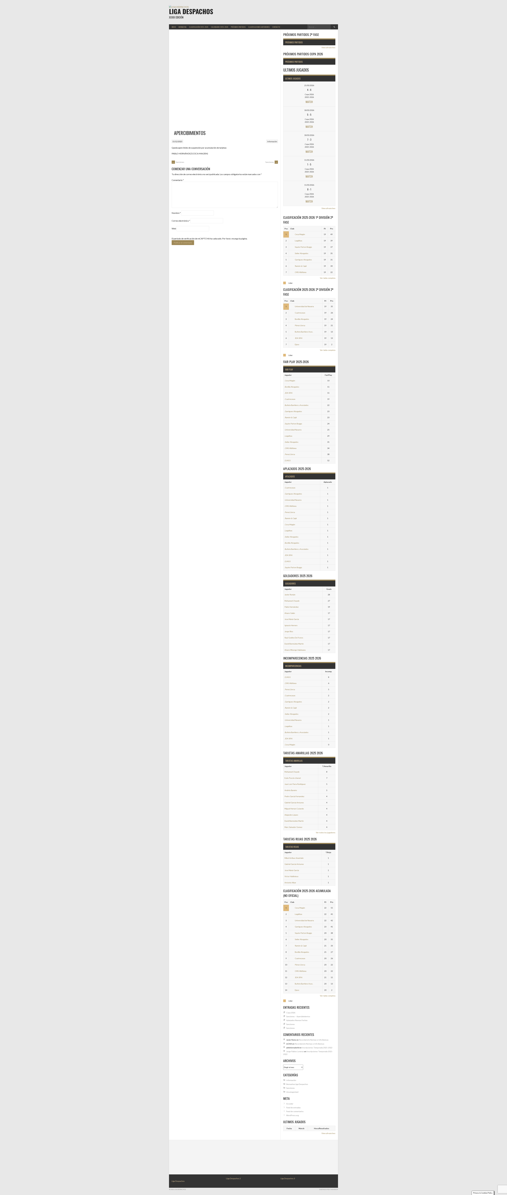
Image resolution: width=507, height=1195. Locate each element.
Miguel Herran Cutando (294, 808)
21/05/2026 (309, 85)
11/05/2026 (309, 160)
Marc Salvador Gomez (293, 827)
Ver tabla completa (327, 278)
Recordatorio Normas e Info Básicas (313, 1040)
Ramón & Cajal (301, 266)
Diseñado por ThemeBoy (328, 1189)
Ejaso (297, 344)
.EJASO (288, 460)
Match (309, 102)
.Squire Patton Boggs (293, 423)
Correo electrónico (181, 220)
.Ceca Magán (290, 380)
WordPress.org (292, 1115)
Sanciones (178, 162)
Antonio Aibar (290, 882)
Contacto (276, 26)
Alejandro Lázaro (291, 815)
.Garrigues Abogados (293, 411)
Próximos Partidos (238, 26)
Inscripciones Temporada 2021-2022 (317, 1047)
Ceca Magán (300, 234)
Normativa (182, 26)
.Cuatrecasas (290, 399)
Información (272, 141)
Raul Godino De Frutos (294, 638)
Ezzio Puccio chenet (293, 778)
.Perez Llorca (290, 454)
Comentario (178, 180)
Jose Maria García (292, 619)
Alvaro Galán (290, 613)
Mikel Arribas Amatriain (294, 858)
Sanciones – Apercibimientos (298, 1016)
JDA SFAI (298, 338)
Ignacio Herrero (291, 625)
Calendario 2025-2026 (219, 26)
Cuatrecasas (300, 313)
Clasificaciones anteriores (259, 26)
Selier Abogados (301, 253)
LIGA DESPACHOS (191, 11)
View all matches (328, 47)
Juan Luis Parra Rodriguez (295, 784)
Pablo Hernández (292, 607)
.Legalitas (288, 436)
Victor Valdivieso (291, 876)
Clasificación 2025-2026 (198, 26)
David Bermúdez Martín (294, 644)
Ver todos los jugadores (325, 832)
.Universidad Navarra (293, 430)
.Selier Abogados (291, 442)
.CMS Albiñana (290, 448)
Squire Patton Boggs (303, 247)
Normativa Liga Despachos (297, 1084)
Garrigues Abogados (303, 260)
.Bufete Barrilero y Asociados (296, 405)
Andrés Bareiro (291, 790)
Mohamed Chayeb (292, 601)
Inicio (174, 26)
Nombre (176, 213)
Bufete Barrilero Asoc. (304, 332)
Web (174, 228)
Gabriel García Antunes (294, 802)
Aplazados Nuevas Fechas (297, 1020)
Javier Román (290, 594)
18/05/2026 (309, 110)
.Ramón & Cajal (291, 417)
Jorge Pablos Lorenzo (295, 1051)
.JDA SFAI (289, 393)
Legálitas (298, 241)
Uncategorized (292, 1092)
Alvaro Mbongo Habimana (295, 650)
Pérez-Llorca (300, 325)
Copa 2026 (290, 1012)
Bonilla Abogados (302, 319)
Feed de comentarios (295, 1111)
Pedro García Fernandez (294, 796)
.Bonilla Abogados (292, 387)
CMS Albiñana (300, 272)
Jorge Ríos (289, 631)
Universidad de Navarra (304, 306)
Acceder (289, 1104)
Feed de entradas (293, 1107)
